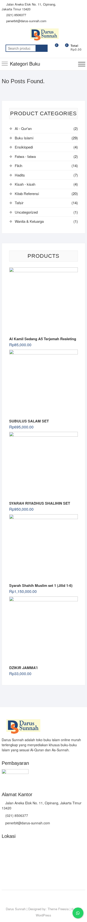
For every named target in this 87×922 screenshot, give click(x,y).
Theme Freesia (58, 909)
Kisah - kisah (25, 184)
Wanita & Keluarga (29, 221)
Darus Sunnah (16, 909)
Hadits (20, 174)
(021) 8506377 (15, 15)
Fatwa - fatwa (25, 156)
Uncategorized (26, 212)
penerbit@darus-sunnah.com (25, 21)
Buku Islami (24, 137)
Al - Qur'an (23, 128)
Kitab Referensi (27, 193)
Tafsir (19, 202)
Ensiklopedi (24, 146)
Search (42, 48)
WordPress (43, 915)
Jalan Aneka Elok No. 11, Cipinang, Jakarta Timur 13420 (29, 6)
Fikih (18, 165)
